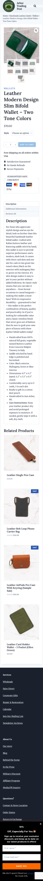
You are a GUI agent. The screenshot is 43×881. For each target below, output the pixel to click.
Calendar (7, 709)
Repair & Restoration (13, 702)
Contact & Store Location (15, 805)
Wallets (9, 88)
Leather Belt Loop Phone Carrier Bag (21, 530)
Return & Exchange (12, 819)
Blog (5, 753)
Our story (7, 746)
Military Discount (11, 774)
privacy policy (34, 873)
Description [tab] (11, 204)
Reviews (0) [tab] (11, 214)
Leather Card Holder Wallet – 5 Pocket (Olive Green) (20, 647)
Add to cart (27, 144)
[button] (36, 30)
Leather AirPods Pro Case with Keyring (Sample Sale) (21, 587)
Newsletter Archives (13, 723)
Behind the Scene (11, 760)
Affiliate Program (11, 780)
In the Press (8, 767)
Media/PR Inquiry (11, 787)
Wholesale (8, 681)
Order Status (9, 812)
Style (6, 133)
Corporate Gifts (10, 695)
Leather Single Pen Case (20, 475)
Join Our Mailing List (13, 716)
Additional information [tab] (16, 209)
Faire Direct (8, 688)
